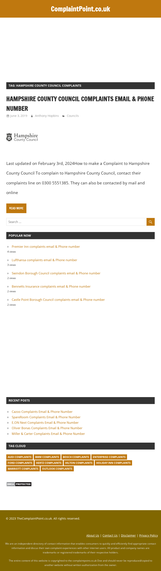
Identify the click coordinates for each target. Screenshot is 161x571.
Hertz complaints (48, 463)
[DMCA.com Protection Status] (19, 485)
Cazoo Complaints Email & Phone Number (42, 411)
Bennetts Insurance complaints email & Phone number (51, 286)
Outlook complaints (57, 469)
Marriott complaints (23, 469)
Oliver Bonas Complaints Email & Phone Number (47, 428)
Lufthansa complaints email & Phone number (44, 260)
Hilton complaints (78, 463)
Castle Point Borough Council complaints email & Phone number (58, 299)
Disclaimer (128, 535)
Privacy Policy (148, 535)
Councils (73, 116)
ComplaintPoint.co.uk (80, 9)
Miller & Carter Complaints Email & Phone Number (48, 434)
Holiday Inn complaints (113, 463)
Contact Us (110, 535)
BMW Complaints (47, 457)
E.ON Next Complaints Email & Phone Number (45, 422)
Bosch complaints (76, 457)
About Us (92, 535)
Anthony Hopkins (47, 116)
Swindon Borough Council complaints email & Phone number (56, 273)
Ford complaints (20, 463)
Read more (16, 208)
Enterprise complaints (109, 457)
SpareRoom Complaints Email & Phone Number (46, 417)
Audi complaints (19, 457)
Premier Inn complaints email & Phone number (46, 246)
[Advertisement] (80, 49)
